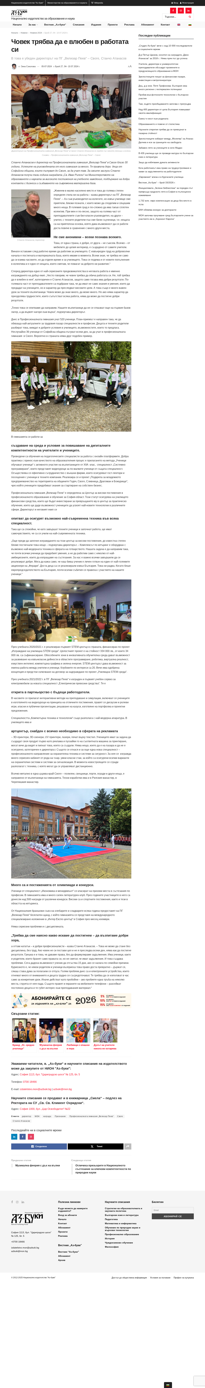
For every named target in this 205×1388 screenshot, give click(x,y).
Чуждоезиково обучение (119, 1242)
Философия (112, 1247)
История (110, 1238)
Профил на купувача (184, 1277)
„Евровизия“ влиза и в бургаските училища (161, 177)
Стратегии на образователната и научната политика (123, 1209)
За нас (32, 24)
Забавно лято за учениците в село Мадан (160, 147)
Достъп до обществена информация (129, 1277)
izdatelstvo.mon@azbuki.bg (35, 1089)
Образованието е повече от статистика (159, 124)
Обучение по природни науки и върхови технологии (122, 1228)
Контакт (165, 24)
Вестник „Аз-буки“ (55, 24)
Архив (61, 1260)
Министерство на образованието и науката (67, 3)
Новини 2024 (36, 33)
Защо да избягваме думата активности (159, 162)
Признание (60, 1116)
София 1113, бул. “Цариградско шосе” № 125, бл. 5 (49, 1074)
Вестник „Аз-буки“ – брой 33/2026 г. (157, 182)
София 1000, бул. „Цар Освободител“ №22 (45, 1109)
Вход (175, 3)
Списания (78, 24)
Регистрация (188, 3)
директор (26, 1116)
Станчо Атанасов (21, 1121)
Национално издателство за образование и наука (43, 18)
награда (47, 1116)
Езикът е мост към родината (153, 118)
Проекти (113, 24)
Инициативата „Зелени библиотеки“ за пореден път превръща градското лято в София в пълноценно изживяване (166, 191)
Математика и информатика (120, 1223)
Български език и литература (122, 1215)
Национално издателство (27, 3)
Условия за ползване (160, 1277)
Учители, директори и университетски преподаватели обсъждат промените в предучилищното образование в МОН (159, 67)
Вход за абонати (67, 1215)
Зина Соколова (28, 66)
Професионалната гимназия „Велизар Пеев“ (92, 1116)
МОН (37, 1116)
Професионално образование (122, 1234)
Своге (120, 1116)
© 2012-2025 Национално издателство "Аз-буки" (33, 1277)
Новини (24, 33)
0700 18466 (30, 1081)
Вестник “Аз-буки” (68, 1251)
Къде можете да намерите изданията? (73, 1209)
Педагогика (111, 1219)
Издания (96, 24)
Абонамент (147, 24)
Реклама (129, 24)
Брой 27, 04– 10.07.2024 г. (56, 33)
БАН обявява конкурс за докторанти (157, 209)
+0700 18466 (18, 1241)
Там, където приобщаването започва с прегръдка (165, 104)
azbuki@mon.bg (62, 1089)
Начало (17, 24)
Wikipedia (98, 3)
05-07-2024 (46, 66)
